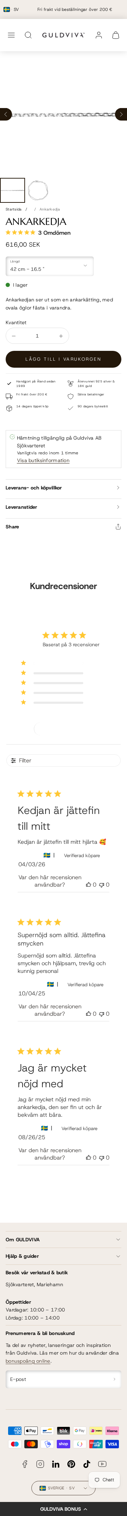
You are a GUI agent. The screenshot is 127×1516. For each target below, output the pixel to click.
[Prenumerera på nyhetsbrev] (115, 1379)
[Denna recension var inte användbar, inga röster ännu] (101, 884)
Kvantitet (16, 322)
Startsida (14, 209)
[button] (63, 1509)
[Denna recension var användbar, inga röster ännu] (88, 884)
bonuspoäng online (28, 1361)
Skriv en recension (64, 729)
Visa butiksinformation (43, 460)
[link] (98, 35)
